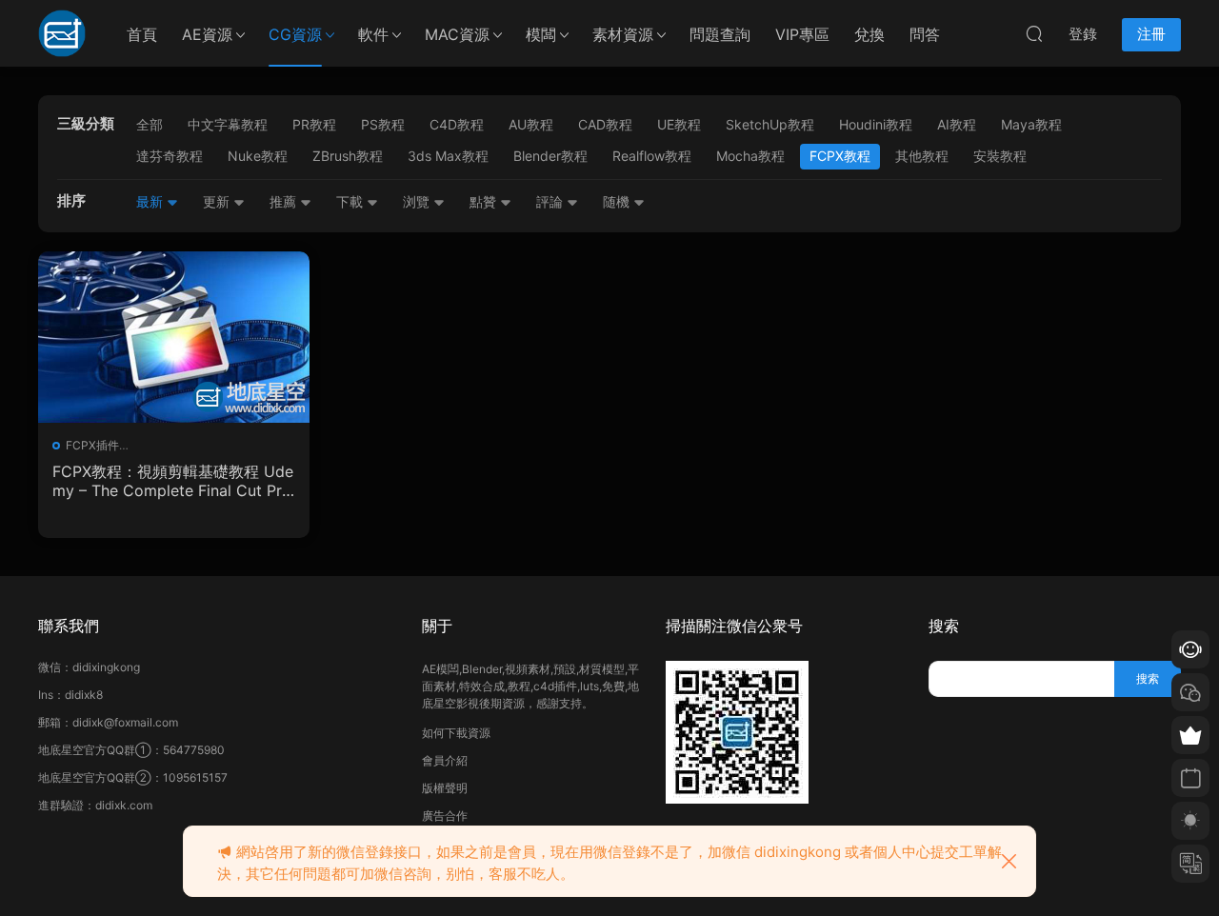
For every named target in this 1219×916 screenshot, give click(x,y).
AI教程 (956, 124)
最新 (151, 201)
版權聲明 (445, 788)
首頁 (142, 34)
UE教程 (679, 124)
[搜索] (1034, 33)
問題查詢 (719, 34)
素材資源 (622, 34)
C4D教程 (457, 124)
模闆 (541, 34)
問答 (924, 34)
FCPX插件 (92, 445)
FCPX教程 (839, 156)
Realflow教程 (651, 156)
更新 (218, 201)
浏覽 (418, 201)
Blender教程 (550, 156)
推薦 (285, 201)
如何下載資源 (456, 733)
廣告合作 (445, 815)
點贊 (485, 201)
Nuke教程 (258, 156)
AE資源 (207, 34)
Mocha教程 (750, 156)
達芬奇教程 (169, 156)
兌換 (869, 34)
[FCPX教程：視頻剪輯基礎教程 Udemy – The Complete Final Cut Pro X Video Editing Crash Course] (174, 337)
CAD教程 (605, 124)
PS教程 (383, 124)
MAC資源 (457, 34)
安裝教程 (1000, 156)
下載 (351, 201)
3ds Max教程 (448, 156)
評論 (551, 201)
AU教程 (531, 124)
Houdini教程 (875, 124)
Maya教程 (1031, 124)
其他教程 (922, 156)
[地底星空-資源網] (62, 33)
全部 (149, 124)
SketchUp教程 (770, 124)
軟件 (373, 34)
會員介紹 (445, 760)
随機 (618, 201)
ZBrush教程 (347, 156)
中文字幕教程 (228, 124)
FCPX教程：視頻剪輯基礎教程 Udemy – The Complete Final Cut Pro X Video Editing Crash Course (172, 481)
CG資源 (295, 34)
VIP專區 (802, 34)
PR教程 (314, 124)
